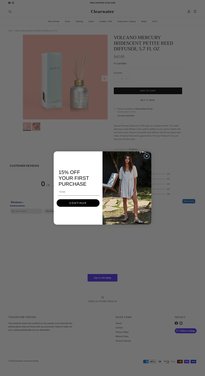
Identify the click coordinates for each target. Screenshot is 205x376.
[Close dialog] (146, 156)
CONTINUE (78, 203)
